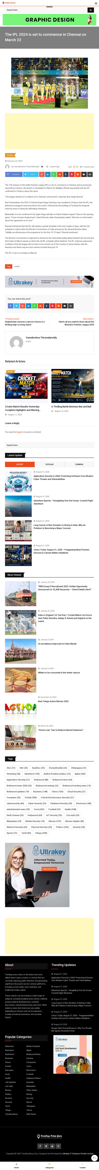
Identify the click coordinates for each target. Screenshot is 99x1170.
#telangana (78, 768)
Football (54, 809)
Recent (19, 464)
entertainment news (18, 809)
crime (28, 1066)
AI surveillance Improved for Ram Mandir (57, 644)
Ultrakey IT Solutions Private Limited (78, 1153)
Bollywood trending (47, 785)
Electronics (83, 803)
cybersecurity (15, 803)
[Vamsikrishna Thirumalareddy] (42, 166)
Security (79, 827)
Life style (72, 815)
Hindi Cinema (15, 815)
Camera (29, 1058)
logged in (20, 432)
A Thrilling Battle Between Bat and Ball (71, 406)
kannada (30, 1082)
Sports (12, 833)
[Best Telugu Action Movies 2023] (20, 708)
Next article (88, 319)
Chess (57, 791)
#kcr (11, 768)
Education (9, 1070)
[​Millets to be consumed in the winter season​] (20, 680)
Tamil (26, 833)
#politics (38, 768)
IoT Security (54, 815)
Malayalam (14, 821)
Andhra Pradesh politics (57, 774)
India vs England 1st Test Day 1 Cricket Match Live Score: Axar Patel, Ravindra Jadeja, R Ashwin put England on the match (65, 618)
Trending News (11, 1114)
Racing (29, 1094)
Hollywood (35, 815)
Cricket (10, 155)
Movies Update (74, 821)
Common (79, 464)
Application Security (18, 780)
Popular (49, 464)
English (94, 1158)
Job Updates (10, 1082)
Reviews (8, 1098)
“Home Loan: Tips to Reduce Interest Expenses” (60, 730)
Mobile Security (35, 821)
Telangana (30, 1106)
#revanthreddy (58, 768)
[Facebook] (10, 305)
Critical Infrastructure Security (57, 797)
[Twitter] (16, 305)
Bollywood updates (18, 791)
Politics (62, 827)
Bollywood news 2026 (19, 785)
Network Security (17, 827)
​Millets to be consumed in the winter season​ (59, 672)
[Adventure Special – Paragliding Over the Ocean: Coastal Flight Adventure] (18, 506)
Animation (9, 1050)
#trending (13, 774)
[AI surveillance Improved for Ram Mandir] (20, 651)
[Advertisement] (49, 131)
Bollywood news (62, 780)
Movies (55, 821)
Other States (31, 1090)
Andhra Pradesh (33, 1046)
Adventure (32, 774)
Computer (13, 797)
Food (39, 809)
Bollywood (41, 780)
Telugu (41, 833)
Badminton (9, 1054)
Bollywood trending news (77, 785)
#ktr (24, 768)
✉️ (82, 1166)
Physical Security (41, 827)
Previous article (12, 319)
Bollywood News (33, 1054)
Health (70, 809)
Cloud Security (76, 791)
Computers (31, 1062)
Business (40, 791)
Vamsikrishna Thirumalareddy (41, 337)
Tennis (29, 1110)
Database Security (61, 803)
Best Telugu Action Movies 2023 (53, 701)
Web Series (31, 1114)
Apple (80, 774)
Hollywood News (33, 1078)
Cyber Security (37, 803)
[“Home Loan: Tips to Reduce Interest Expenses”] (20, 737)
